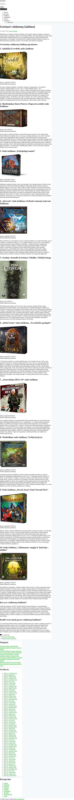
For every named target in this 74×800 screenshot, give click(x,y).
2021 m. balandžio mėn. (10, 769)
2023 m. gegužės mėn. (10, 736)
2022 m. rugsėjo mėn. (10, 749)
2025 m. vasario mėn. (10, 702)
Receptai (6, 14)
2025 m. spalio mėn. (9, 689)
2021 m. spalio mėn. (9, 761)
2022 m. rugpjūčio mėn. (10, 751)
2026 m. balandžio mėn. (10, 680)
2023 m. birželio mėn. (10, 735)
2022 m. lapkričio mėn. (10, 746)
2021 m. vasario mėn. (10, 772)
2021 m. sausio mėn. (9, 774)
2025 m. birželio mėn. (10, 696)
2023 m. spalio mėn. (9, 728)
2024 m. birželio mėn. (10, 715)
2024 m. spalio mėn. (9, 709)
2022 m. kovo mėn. (9, 757)
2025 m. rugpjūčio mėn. (10, 693)
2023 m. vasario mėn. (10, 741)
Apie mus (10, 22)
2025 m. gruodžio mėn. (10, 686)
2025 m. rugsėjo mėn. (10, 691)
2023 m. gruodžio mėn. (10, 725)
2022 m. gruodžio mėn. (10, 744)
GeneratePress (20, 799)
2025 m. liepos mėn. (9, 694)
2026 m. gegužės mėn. (10, 678)
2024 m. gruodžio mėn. (10, 705)
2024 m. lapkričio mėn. (10, 707)
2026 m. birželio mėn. (10, 676)
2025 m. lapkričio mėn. (10, 688)
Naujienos (6, 784)
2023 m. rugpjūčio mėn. (10, 731)
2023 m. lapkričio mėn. (10, 727)
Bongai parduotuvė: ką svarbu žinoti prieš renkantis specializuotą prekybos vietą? (10, 664)
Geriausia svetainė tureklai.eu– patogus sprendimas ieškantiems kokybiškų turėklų (11, 659)
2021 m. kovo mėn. (9, 770)
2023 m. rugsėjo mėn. (10, 730)
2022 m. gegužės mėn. (10, 756)
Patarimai (6, 15)
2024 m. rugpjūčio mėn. (10, 712)
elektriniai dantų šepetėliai (8, 638)
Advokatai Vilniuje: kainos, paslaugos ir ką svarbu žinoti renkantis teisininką (11, 651)
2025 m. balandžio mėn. (10, 699)
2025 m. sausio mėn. (9, 704)
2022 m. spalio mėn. (9, 748)
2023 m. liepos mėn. (9, 733)
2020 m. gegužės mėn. (10, 775)
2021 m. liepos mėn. (9, 764)
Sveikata (6, 789)
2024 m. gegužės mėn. (10, 717)
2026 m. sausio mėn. (9, 684)
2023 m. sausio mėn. (9, 743)
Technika (6, 793)
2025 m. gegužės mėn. (10, 697)
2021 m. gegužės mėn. (10, 767)
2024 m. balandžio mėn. (10, 718)
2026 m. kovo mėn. (9, 681)
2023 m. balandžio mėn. (10, 738)
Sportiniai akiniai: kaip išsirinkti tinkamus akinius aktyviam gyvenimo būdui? (10, 647)
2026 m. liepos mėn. (9, 675)
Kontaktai (6, 20)
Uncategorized (8, 794)
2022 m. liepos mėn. (9, 753)
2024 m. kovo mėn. (9, 720)
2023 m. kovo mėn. (9, 740)
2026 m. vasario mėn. (10, 683)
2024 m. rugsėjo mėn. (10, 710)
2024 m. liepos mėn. (9, 714)
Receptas (6, 788)
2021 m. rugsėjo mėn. (10, 762)
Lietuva (6, 12)
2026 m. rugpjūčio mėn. (10, 673)
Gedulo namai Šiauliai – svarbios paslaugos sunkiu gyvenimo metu (9, 655)
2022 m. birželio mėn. (10, 754)
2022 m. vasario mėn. (10, 759)
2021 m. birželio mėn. (10, 765)
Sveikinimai (7, 17)
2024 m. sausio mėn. (9, 723)
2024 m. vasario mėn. (10, 722)
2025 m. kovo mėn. (9, 701)
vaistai (5, 796)
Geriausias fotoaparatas (8, 636)
